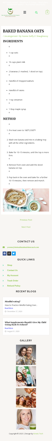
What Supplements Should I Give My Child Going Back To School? (25, 323)
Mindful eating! (12, 301)
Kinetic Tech (38, 433)
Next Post (26, 227)
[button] (24, 12)
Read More (9, 308)
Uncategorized (10, 36)
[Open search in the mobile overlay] (36, 12)
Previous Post (26, 219)
